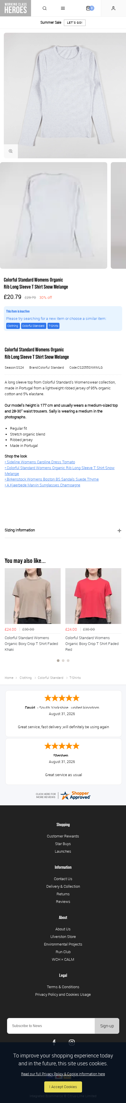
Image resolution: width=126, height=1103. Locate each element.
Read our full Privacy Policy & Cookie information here (63, 1074)
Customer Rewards (63, 836)
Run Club (63, 951)
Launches (63, 851)
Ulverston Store (63, 936)
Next (116, 618)
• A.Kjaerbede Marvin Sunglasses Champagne (42, 485)
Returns (63, 893)
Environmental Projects (63, 944)
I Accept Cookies (63, 1086)
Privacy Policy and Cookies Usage (63, 994)
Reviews (63, 901)
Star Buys (63, 843)
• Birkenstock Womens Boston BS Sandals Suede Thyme (52, 479)
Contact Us (63, 878)
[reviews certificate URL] (63, 795)
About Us (63, 929)
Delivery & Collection (63, 886)
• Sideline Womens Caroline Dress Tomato (40, 461)
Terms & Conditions (63, 986)
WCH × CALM (63, 959)
